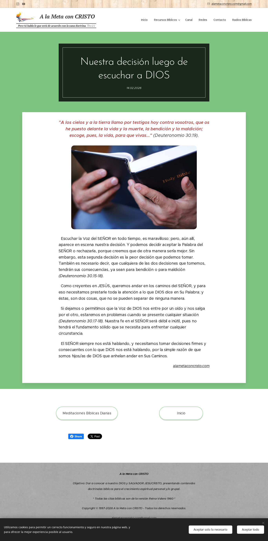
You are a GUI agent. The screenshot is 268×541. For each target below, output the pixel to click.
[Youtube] (23, 4)
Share (78, 436)
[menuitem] (145, 20)
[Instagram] (17, 4)
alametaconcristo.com (191, 366)
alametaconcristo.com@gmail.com (231, 3)
